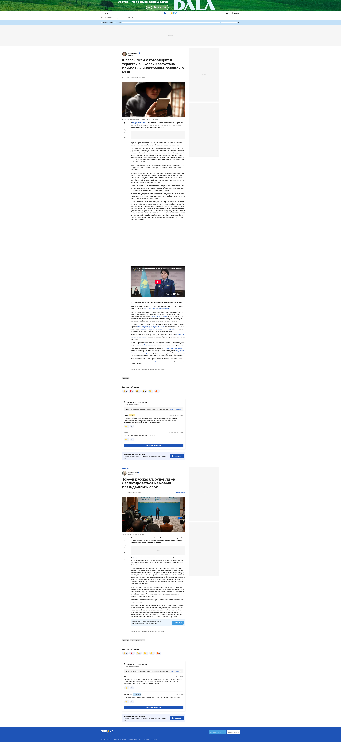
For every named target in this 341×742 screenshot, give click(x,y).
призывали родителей (158, 316)
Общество (125, 468)
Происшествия (106, 18)
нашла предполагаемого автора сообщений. (158, 329)
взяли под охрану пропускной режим (150, 327)
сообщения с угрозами (173, 348)
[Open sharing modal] (124, 137)
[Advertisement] (170, 35)
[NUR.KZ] (170, 13)
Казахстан (126, 378)
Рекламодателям (233, 732)
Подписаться (178, 622)
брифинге (136, 558)
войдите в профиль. (175, 409)
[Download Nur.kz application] (170, 5)
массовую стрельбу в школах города (157, 308)
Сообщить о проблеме (217, 732)
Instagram (178, 456)
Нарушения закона (121, 18)
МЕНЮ (107, 13)
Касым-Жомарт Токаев (137, 640)
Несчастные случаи (142, 18)
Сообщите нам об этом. (158, 369)
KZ (227, 13)
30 (126, 653)
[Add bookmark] (124, 143)
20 (140, 653)
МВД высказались (139, 123)
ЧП (129, 18)
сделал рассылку (160, 361)
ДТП (133, 18)
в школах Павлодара (145, 345)
